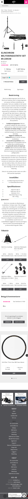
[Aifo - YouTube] (7, 496)
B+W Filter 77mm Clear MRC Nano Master (13, 362)
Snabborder (14, 415)
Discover (10, 10)
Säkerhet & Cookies (14, 436)
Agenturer (14, 441)
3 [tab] (14, 378)
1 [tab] (11, 378)
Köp (23, 82)
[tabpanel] (14, 355)
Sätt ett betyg (14, 65)
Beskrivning (7, 89)
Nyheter (14, 413)
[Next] (26, 46)
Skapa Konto (14, 449)
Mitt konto (14, 430)
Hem (14, 411)
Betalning (14, 434)
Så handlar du (14, 426)
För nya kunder (14, 423)
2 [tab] (13, 378)
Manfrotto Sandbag (6, 247)
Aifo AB (14, 477)
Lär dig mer (16, 10)
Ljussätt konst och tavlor (7, 11)
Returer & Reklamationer (14, 445)
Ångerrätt (14, 447)
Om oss (14, 418)
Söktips (14, 428)
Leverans (14, 432)
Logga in (8, 322)
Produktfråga (9, 81)
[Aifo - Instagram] (3, 496)
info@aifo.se (16, 480)
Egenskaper (20, 89)
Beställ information (14, 438)
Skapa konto (19, 322)
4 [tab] (16, 378)
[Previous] (2, 400)
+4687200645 (16, 482)
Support (14, 443)
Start (2, 10)
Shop (5, 10)
